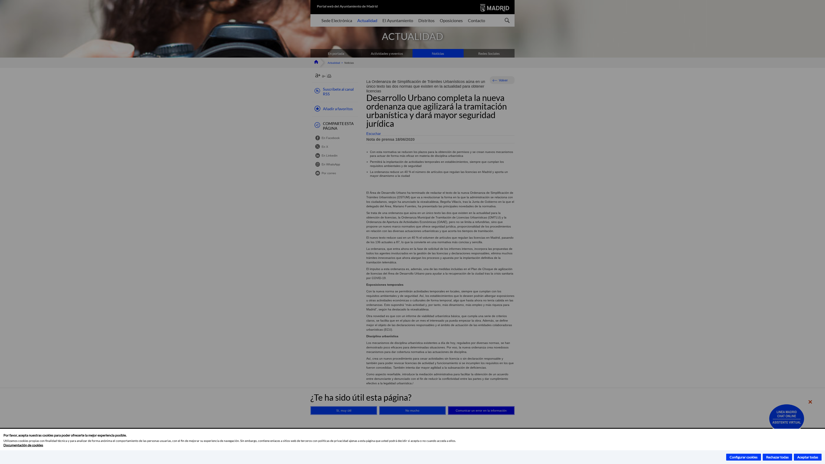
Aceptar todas (807, 457)
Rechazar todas (777, 457)
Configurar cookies (744, 457)
